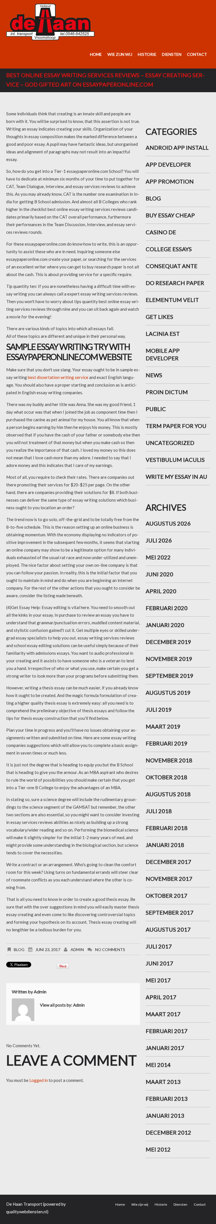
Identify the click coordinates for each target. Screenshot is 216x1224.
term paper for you (176, 425)
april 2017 (161, 997)
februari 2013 (167, 1098)
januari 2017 (165, 1047)
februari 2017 (167, 1030)
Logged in (38, 1080)
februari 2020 (167, 608)
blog (19, 949)
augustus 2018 (168, 794)
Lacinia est (163, 333)
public (156, 408)
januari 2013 (165, 1115)
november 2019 (169, 658)
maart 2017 (163, 1014)
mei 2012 (158, 1149)
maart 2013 (163, 1081)
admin (77, 949)
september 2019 (170, 675)
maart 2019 (163, 726)
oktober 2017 (166, 895)
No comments (110, 949)
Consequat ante (171, 266)
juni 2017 (159, 963)
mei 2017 (158, 980)
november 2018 (169, 760)
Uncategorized (170, 442)
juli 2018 (159, 811)
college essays (169, 249)
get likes (159, 316)
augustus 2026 (168, 523)
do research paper (175, 282)
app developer (168, 164)
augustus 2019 (168, 692)
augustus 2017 (168, 929)
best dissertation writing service (58, 377)
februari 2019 (167, 743)
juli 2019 (159, 709)
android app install (177, 147)
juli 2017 (159, 946)
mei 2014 (158, 1064)
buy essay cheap (170, 215)
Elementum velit (172, 299)
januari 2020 (165, 624)
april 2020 (161, 591)
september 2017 (170, 912)
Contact (197, 54)
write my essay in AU (176, 476)
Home (96, 54)
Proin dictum (167, 392)
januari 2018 (165, 844)
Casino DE (161, 232)
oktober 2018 (166, 777)
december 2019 (168, 641)
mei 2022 (158, 557)
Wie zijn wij (119, 54)
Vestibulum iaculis (175, 459)
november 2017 (169, 878)
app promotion (170, 181)
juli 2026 (159, 540)
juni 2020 (159, 574)
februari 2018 (167, 827)
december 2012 (168, 1132)
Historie (147, 54)
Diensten (171, 54)
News (154, 375)
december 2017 (168, 861)
